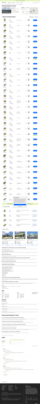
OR (17, 394)
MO (6, 394)
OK (16, 394)
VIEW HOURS (27, 7)
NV (8, 394)
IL (14, 393)
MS (5, 394)
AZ (4, 393)
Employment (3, 388)
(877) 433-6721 (28, 386)
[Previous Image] (2, 10)
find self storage (6, 4)
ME (19, 393)
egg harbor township (15, 4)
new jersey (10, 4)
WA (6, 395)
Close (20, 204)
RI (19, 394)
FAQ (15, 386)
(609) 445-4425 (17, 12)
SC (20, 394)
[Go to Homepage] (4, 2)
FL (10, 393)
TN (2, 395)
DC (9, 393)
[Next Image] (10, 10)
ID (13, 393)
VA (5, 395)
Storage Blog (9, 388)
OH (15, 394)
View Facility (34, 210)
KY (17, 393)
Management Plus (4, 386)
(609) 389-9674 (7, 288)
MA (2, 394)
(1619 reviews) (5, 239)
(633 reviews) (17, 239)
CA (5, 393)
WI (7, 395)
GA (11, 393)
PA (18, 394)
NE (7, 394)
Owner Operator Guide (10, 389)
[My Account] (37, 2)
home (2, 4)
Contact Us (3, 389)
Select (35, 25)
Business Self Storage (10, 386)
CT (7, 393)
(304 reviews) (30, 239)
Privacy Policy (16, 388)
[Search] (38, 2)
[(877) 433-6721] (35, 2)
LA (18, 393)
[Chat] (33, 2)
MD (20, 393)
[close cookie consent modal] (26, 197)
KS (16, 393)
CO (6, 393)
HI (12, 393)
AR (3, 393)
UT (4, 395)
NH (9, 394)
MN (4, 394)
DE (8, 393)
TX (3, 395)
